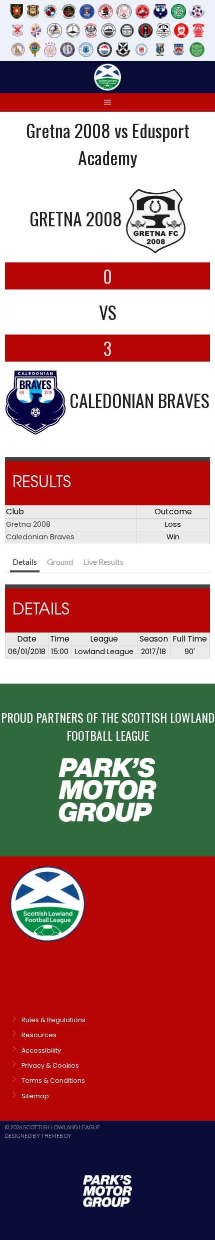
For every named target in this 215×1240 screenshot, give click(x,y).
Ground (60, 561)
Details (24, 561)
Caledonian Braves (40, 537)
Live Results (103, 561)
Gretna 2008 (28, 524)
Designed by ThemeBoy (38, 1135)
